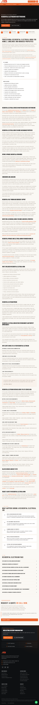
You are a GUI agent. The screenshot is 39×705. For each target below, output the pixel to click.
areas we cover (28, 482)
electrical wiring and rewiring (8, 123)
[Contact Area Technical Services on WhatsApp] (8, 667)
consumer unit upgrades (6, 58)
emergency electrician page (17, 476)
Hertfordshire (18, 111)
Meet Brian (22, 690)
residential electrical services (13, 110)
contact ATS (26, 476)
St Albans (24, 412)
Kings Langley (12, 402)
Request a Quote (32, 1)
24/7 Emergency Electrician (24, 674)
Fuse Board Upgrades (23, 680)
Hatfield (18, 434)
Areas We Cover (23, 687)
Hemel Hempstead (8, 51)
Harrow (16, 460)
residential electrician (12, 494)
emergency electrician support (16, 210)
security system (32, 481)
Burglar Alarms (4, 687)
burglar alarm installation (19, 481)
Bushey (32, 110)
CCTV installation (10, 481)
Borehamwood (25, 445)
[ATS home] (4, 653)
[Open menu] (37, 2)
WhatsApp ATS (22, 693)
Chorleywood (5, 402)
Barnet (3, 460)
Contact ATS (22, 692)
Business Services (5, 674)
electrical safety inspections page (24, 474)
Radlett (27, 412)
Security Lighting (4, 690)
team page (12, 488)
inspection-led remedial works (30, 57)
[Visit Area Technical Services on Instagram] (5, 667)
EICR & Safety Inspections (24, 679)
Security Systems (4, 692)
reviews (3, 488)
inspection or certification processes (22, 161)
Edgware (7, 460)
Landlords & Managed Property (7, 677)
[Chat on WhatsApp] (36, 702)
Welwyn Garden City (25, 434)
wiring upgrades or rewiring (26, 335)
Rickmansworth (32, 401)
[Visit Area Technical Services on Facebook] (3, 667)
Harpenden (33, 412)
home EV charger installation (13, 242)
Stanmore (11, 460)
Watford (24, 110)
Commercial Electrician (24, 677)
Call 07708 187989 (15, 25)
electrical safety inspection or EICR (29, 221)
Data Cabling (4, 693)
